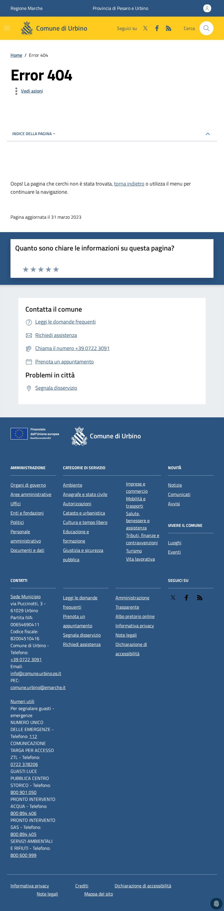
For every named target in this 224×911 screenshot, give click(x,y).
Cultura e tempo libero (85, 522)
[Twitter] (143, 28)
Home (16, 55)
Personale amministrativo (25, 536)
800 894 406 (23, 813)
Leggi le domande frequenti (80, 602)
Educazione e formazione (76, 536)
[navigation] (7, 27)
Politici (17, 522)
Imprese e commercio (137, 487)
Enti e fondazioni (27, 512)
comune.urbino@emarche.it (38, 687)
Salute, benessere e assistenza (138, 521)
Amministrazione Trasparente (132, 602)
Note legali (126, 634)
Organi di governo (28, 484)
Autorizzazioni (77, 503)
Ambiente (72, 484)
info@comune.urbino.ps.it (35, 673)
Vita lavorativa (140, 558)
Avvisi (174, 503)
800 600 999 (23, 855)
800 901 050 (23, 792)
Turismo (134, 550)
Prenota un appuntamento (77, 621)
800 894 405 (23, 834)
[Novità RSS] (166, 28)
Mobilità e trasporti (136, 502)
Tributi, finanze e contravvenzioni (142, 539)
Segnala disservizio (82, 634)
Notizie (175, 484)
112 (33, 736)
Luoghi (174, 542)
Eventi (174, 551)
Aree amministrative (30, 494)
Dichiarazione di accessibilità (131, 649)
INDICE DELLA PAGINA (32, 133)
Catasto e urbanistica (84, 512)
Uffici (15, 503)
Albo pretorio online (135, 616)
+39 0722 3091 (26, 659)
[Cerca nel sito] (207, 28)
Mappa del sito (98, 893)
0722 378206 (24, 764)
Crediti (81, 885)
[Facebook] (154, 28)
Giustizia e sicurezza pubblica (83, 555)
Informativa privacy (135, 625)
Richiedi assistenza (82, 644)
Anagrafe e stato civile (85, 494)
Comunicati (179, 494)
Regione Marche (26, 8)
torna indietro (129, 184)
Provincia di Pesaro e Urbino (120, 8)
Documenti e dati (27, 550)
